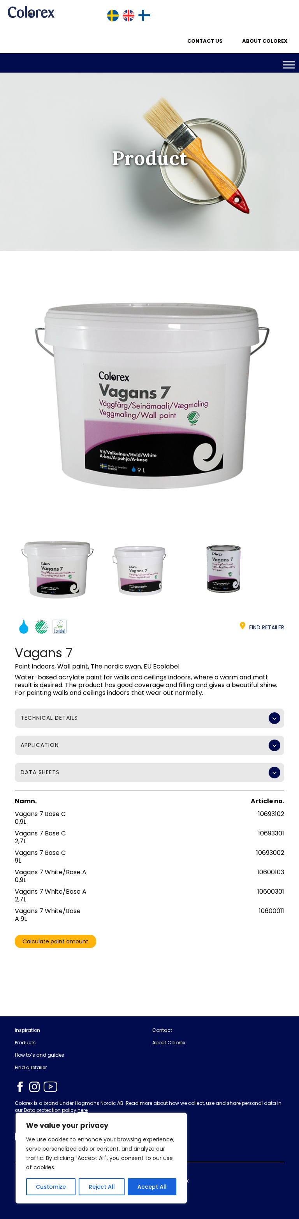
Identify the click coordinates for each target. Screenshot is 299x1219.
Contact (162, 1030)
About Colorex (264, 41)
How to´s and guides (39, 1055)
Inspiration (27, 1030)
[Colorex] (31, 12)
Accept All (152, 1187)
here (82, 1110)
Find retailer (266, 627)
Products (25, 1042)
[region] (101, 1158)
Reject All (102, 1187)
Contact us (205, 41)
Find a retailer (31, 1067)
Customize (51, 1187)
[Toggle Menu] (289, 64)
